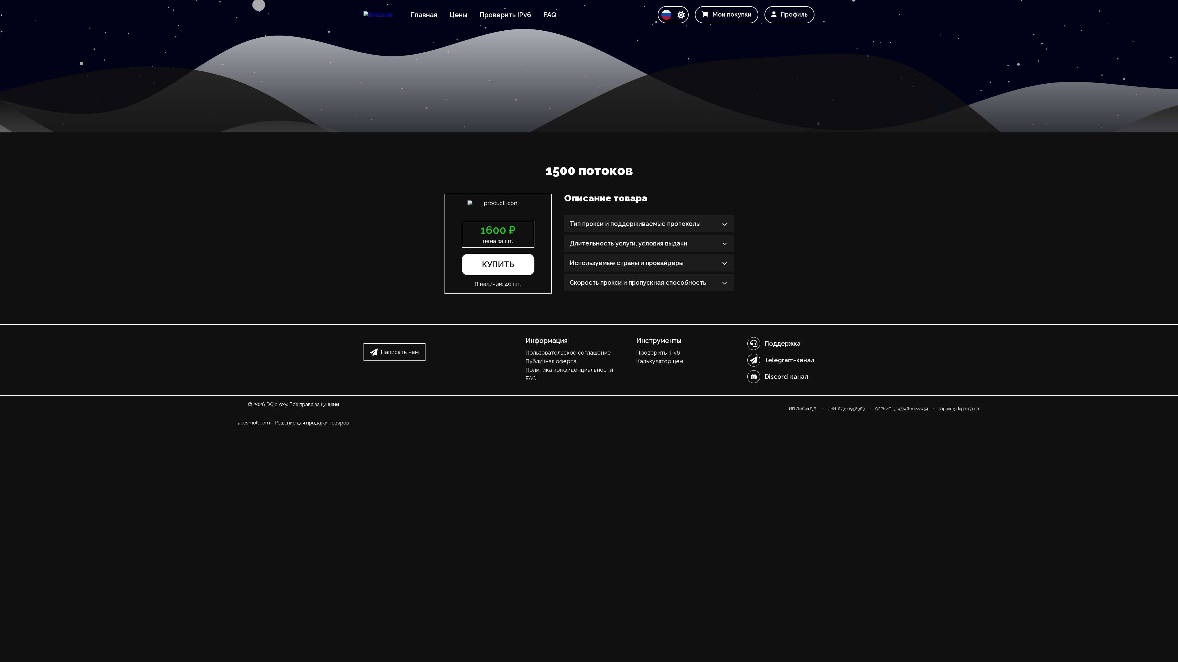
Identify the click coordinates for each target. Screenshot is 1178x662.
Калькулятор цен (659, 361)
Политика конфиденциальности (569, 370)
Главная (424, 15)
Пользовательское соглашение (568, 352)
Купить (498, 264)
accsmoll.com (254, 423)
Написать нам (400, 352)
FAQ (549, 15)
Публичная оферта (550, 361)
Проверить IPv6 (505, 15)
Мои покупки (732, 14)
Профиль (794, 14)
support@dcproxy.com (959, 408)
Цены (458, 15)
